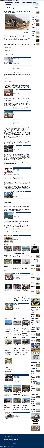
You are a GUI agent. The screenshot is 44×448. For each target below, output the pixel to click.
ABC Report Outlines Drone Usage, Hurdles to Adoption (33, 260)
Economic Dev (15, 337)
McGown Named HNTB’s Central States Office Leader (8, 290)
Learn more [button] (18, 0)
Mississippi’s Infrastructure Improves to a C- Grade (25, 335)
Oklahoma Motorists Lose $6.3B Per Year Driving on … (26, 331)
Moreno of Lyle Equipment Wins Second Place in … (17, 300)
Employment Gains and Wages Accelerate (34, 28)
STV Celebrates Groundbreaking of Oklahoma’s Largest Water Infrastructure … (8, 364)
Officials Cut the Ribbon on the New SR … (8, 373)
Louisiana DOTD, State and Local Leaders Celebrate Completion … (8, 294)
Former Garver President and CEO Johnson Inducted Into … (17, 292)
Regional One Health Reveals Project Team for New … (16, 350)
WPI (13, 59)
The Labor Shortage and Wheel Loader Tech (33, 256)
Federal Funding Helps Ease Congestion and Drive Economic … (26, 293)
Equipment (5, 337)
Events (5, 356)
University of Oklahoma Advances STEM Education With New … (17, 348)
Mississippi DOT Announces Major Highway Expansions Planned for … (25, 290)
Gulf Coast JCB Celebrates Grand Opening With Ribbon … (8, 350)
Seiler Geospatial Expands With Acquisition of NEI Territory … (26, 352)
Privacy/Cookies (42, 446)
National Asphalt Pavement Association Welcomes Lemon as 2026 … (8, 334)
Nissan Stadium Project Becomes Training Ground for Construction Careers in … (33, 340)
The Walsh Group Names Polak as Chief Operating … (8, 296)
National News (33, 244)
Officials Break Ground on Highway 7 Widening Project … (8, 371)
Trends (23, 318)
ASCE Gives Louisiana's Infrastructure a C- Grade (7, 336)
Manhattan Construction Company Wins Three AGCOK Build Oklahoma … (8, 326)
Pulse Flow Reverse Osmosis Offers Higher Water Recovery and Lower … (33, 378)
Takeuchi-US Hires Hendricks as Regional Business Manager (17, 290)
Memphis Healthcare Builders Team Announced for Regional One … (16, 345)
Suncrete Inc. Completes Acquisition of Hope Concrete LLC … (26, 350)
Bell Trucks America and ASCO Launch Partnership (25, 344)
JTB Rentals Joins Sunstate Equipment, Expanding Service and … (25, 355)
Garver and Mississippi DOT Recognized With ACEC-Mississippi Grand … (25, 301)
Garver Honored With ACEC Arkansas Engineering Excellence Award (8, 329)
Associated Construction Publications (6, 446)
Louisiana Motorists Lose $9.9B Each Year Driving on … (26, 333)
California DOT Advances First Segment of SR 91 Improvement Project (33, 315)
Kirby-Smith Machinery (16, 58)
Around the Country (34, 295)
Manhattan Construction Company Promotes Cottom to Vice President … (17, 298)
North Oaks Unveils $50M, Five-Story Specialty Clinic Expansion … (17, 355)
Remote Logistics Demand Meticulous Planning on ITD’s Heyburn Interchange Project (33, 390)
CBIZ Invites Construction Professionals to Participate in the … (26, 329)
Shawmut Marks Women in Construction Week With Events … (8, 369)
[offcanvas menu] (38, 8)
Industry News (6, 244)
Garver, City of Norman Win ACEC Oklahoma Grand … (8, 331)
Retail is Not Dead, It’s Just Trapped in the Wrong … (33, 310)
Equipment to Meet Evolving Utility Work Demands (33, 278)
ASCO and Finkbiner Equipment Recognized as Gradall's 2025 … (8, 352)
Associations (6, 318)
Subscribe (14, 443)
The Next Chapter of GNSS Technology (33, 36)
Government (15, 318)
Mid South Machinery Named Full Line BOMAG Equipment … (8, 344)
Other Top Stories (6, 384)
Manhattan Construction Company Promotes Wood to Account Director (17, 295)
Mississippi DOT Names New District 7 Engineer (8, 300)
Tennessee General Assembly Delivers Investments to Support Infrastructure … (26, 298)
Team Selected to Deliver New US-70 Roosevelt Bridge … (16, 328)
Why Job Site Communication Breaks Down (33, 44)
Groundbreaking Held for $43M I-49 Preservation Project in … (17, 330)
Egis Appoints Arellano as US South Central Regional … (8, 292)
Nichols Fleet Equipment (16, 148)
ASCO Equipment (15, 192)
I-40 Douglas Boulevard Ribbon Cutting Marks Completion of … (17, 332)
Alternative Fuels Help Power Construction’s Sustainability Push (34, 20)
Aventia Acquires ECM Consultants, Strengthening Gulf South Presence (26, 348)
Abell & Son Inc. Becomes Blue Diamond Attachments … (8, 354)
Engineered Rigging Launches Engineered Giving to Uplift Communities (25, 326)
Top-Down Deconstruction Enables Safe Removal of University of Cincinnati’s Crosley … (33, 322)
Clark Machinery (15, 238)
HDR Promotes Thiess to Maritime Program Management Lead (8, 298)
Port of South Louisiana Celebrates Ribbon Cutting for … (8, 367)
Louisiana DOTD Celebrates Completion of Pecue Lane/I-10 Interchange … (17, 335)
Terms (38, 446)
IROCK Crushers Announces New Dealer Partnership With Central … (8, 348)
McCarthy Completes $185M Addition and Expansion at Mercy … (17, 352)
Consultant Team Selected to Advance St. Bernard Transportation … (25, 296)
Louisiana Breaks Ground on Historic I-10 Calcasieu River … (16, 325)
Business (23, 337)
